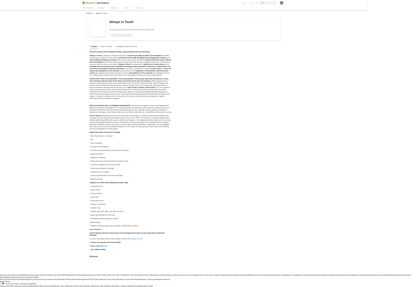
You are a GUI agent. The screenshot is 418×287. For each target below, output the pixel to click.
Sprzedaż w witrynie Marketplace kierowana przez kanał (391, 275)
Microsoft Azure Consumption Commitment (124, 275)
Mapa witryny (44, 286)
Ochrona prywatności (154, 279)
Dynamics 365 (52, 279)
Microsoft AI (4, 279)
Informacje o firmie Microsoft (127, 279)
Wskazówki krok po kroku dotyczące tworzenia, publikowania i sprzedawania (275, 275)
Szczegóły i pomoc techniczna (126, 46)
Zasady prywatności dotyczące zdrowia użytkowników (19, 286)
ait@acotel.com (101, 246)
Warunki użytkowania (91, 286)
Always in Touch (137, 239)
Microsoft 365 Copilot (91, 279)
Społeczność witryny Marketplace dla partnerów (353, 275)
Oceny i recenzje (106, 46)
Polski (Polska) (5, 281)
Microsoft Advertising (75, 279)
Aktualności (142, 279)
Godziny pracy (51, 275)
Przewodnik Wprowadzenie (67, 275)
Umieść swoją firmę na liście (182, 275)
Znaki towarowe (105, 286)
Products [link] (89, 13)
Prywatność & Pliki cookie (74, 286)
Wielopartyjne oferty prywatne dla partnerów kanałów (19, 277)
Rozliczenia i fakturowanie (149, 275)
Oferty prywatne (102, 275)
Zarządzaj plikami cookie (144, 286)
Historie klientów (40, 275)
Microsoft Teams (106, 279)
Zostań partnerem (165, 275)
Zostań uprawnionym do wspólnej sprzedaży (319, 275)
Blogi (31, 275)
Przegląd (94, 46)
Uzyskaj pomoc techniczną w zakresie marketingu (210, 275)
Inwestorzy (166, 279)
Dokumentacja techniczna (86, 275)
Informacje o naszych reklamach (122, 286)
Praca (114, 279)
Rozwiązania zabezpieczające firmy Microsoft (25, 279)
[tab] (94, 46)
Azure (44, 279)
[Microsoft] (88, 3)
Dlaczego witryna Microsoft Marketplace (14, 275)
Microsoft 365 (62, 279)
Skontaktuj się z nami (56, 286)
